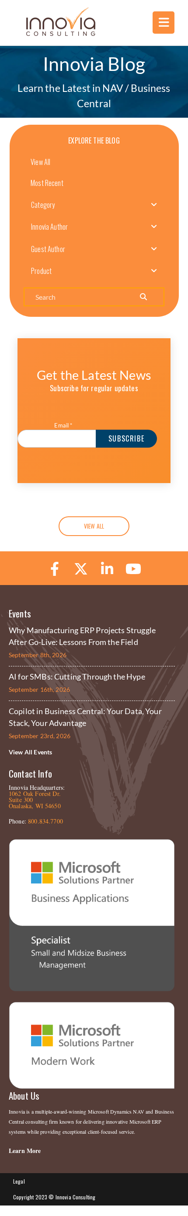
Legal (19, 1181)
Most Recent (47, 183)
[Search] (143, 297)
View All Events (30, 752)
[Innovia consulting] (55, 33)
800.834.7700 (45, 821)
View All (40, 162)
